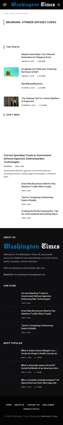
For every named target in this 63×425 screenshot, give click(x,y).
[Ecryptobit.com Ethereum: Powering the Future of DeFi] (11, 72)
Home (6, 13)
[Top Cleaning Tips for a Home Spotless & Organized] (11, 101)
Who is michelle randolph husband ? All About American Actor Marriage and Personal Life (40, 383)
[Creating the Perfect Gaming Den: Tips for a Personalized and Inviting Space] (11, 214)
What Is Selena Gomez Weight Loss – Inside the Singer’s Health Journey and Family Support (39, 353)
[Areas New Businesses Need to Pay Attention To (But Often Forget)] (11, 187)
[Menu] (5, 4)
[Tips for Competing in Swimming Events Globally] (11, 201)
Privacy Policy (31, 409)
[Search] (58, 4)
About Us (19, 405)
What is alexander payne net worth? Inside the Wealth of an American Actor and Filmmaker (40, 368)
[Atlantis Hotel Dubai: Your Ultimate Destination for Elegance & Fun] (11, 57)
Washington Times (49, 416)
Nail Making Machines (32, 84)
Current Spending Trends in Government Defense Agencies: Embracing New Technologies (27, 158)
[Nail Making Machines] (11, 87)
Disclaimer (48, 405)
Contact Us (33, 405)
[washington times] (33, 5)
